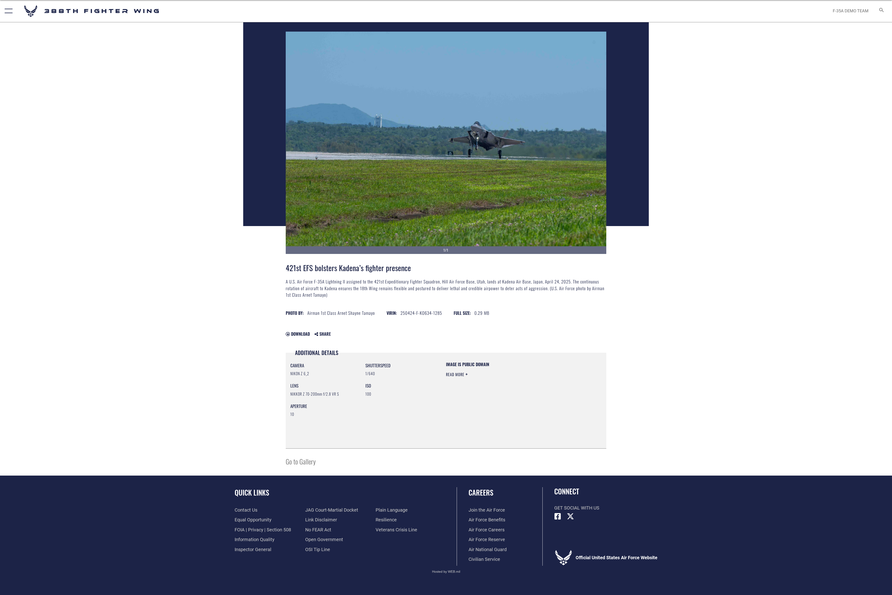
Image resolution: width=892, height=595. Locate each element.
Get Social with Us (576, 508)
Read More (456, 374)
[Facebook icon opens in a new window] (557, 516)
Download (300, 334)
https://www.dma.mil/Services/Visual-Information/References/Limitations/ (500, 404)
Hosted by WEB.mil (446, 571)
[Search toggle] (881, 11)
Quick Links (252, 492)
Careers (481, 492)
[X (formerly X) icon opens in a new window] (570, 516)
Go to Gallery (301, 461)
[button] (7, 11)
